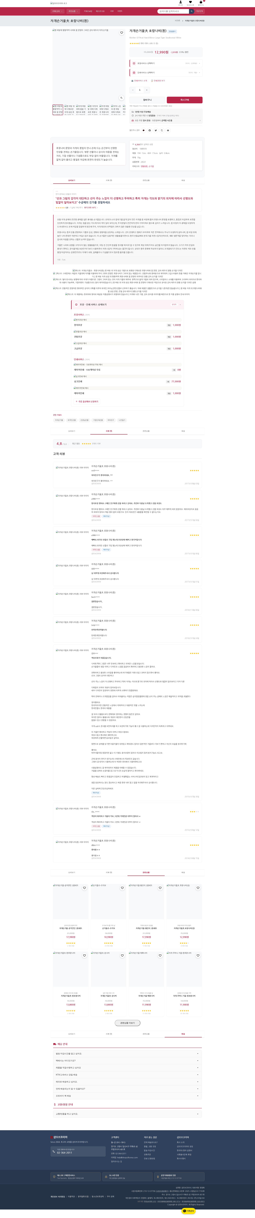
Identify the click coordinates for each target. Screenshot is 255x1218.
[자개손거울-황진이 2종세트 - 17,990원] (146, 901)
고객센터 (115, 1137)
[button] (190, 3)
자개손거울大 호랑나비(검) (184, 928)
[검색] (191, 11)
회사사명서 (181, 1159)
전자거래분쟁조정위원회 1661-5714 (168, 1201)
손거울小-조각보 (108, 928)
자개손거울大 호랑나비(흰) (103, 466)
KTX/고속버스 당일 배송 (66, 1075)
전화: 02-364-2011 (118, 1154)
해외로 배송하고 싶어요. (66, 1082)
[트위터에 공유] (155, 130)
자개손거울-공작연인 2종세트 (70, 928)
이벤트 (120, 11)
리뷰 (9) (109, 180)
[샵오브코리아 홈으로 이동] (58, 4)
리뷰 (112, 11)
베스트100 (100, 11)
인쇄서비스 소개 (139, 81)
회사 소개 (180, 1142)
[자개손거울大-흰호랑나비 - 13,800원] (70, 969)
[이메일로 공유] (168, 130)
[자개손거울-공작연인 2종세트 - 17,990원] (70, 901)
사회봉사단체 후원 (184, 1155)
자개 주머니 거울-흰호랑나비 (184, 996)
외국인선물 (72, 420)
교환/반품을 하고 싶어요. (67, 1114)
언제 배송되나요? (151, 1142)
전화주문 (147, 1155)
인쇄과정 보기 (158, 81)
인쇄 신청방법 (149, 1159)
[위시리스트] (121, 32)
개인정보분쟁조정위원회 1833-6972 (193, 1201)
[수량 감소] (133, 90)
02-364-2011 (64, 1152)
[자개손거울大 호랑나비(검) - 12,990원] (184, 901)
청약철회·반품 (83, 1197)
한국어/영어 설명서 (184, 1150)
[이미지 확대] (121, 98)
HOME (177, 21)
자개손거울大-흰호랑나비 (70, 996)
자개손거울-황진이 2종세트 (146, 928)
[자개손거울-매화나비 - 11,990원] (146, 969)
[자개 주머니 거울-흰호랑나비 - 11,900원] (184, 969)
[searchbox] (173, 11)
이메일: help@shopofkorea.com (124, 1158)
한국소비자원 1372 (150, 1201)
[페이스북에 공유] (149, 130)
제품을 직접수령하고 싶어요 (68, 1067)
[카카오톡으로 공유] (143, 130)
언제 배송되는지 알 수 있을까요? (70, 1089)
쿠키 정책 (110, 1197)
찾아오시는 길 (116, 1161)
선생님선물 (84, 420)
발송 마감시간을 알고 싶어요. (69, 1053)
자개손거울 (59, 420)
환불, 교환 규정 (150, 1146)
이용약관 (71, 1197)
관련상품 (146, 180)
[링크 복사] (162, 130)
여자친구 (111, 420)
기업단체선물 (98, 420)
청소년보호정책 (98, 1197)
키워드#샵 (88, 11)
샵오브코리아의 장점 (185, 1146)
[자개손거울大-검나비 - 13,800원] (108, 969)
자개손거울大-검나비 (109, 996)
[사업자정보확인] (162, 1191)
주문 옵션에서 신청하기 (88, 401)
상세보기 (71, 180)
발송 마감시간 (149, 1150)
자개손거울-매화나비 (146, 996)
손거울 (151, 166)
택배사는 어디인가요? (65, 1060)
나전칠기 (122, 420)
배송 (183, 180)
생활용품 (144, 166)
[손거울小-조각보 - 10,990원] (108, 901)
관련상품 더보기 (127, 1023)
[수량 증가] (147, 90)
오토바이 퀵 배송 (63, 1096)
